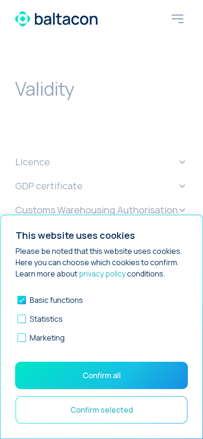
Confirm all (102, 375)
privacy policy (102, 273)
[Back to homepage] (56, 19)
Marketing (47, 338)
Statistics (46, 319)
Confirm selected (101, 410)
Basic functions (56, 300)
